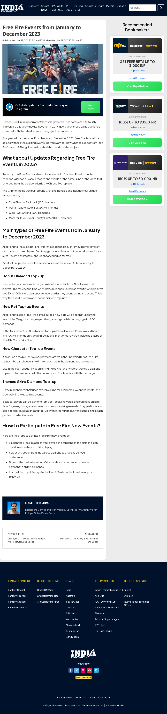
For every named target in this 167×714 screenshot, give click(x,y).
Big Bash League (103, 630)
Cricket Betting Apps (48, 601)
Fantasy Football (17, 595)
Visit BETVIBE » (137, 199)
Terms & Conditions (93, 705)
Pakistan (70, 607)
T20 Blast (100, 625)
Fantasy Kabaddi (17, 601)
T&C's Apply (139, 71)
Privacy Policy (72, 705)
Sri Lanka (71, 613)
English (127, 589)
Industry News (64, 697)
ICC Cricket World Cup (107, 607)
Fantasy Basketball (18, 607)
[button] (70, 670)
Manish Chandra (37, 503)
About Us (80, 697)
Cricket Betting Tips (47, 595)
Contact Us (104, 697)
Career (91, 697)
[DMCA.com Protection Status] (83, 676)
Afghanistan (72, 630)
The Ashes (100, 613)
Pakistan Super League (107, 619)
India (68, 589)
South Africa (72, 601)
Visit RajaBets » (137, 86)
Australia (70, 595)
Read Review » (137, 77)
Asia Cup (99, 595)
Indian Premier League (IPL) (109, 589)
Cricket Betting (45, 589)
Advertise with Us (115, 705)
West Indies (72, 619)
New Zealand (73, 625)
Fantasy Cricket (16, 589)
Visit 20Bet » (137, 142)
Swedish (128, 595)
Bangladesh (72, 636)
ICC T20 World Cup (105, 601)
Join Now (91, 107)
